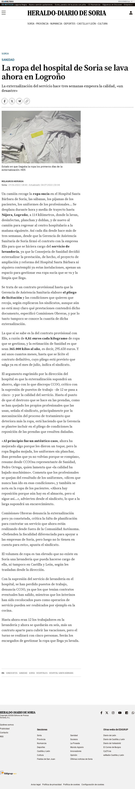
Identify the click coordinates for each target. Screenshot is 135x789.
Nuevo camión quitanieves (41, 4)
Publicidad (5, 729)
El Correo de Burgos (112, 747)
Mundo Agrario (77, 747)
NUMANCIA (56, 23)
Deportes (41, 747)
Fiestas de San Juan (46, 759)
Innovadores (75, 751)
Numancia (41, 743)
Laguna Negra (20, 4)
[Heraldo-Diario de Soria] (67, 12)
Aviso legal (36, 784)
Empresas (128, 4)
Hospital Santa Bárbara (61, 673)
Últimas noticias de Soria (81, 759)
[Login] (130, 12)
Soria (5, 53)
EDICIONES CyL (124, 1)
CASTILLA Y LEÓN (86, 23)
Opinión (73, 755)
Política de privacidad (52, 784)
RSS (1, 736)
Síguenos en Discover (112, 4)
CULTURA (103, 23)
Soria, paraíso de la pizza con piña (70, 4)
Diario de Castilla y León (114, 739)
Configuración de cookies (92, 784)
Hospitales (42, 673)
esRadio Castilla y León (113, 755)
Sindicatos (11, 673)
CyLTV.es (107, 751)
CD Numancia (94, 4)
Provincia (41, 739)
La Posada (75, 743)
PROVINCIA (42, 23)
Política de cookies (71, 784)
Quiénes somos (7, 725)
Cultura (40, 755)
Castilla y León (43, 751)
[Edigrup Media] (8, 772)
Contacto (4, 732)
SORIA (30, 23)
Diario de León (109, 735)
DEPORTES (69, 23)
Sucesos (74, 739)
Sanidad (23, 673)
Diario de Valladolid (112, 743)
